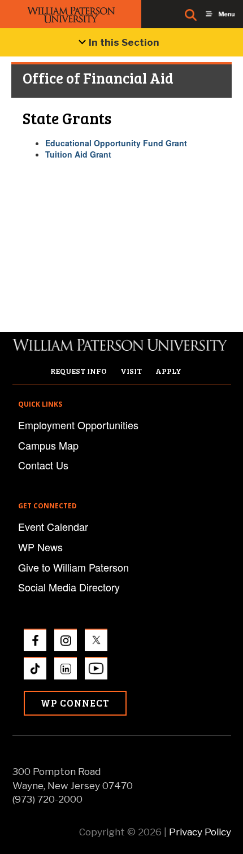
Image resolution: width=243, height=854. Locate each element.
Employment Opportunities (78, 424)
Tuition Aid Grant (78, 154)
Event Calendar (53, 526)
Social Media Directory (69, 587)
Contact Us (43, 464)
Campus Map (48, 445)
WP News (40, 546)
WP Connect (75, 702)
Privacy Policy (200, 832)
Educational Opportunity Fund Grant (116, 143)
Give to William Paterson (73, 567)
